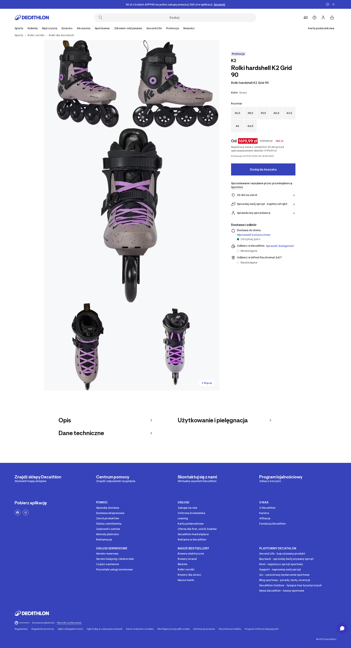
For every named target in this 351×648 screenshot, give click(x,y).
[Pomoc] (314, 17)
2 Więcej (207, 383)
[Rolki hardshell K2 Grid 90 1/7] (175, 84)
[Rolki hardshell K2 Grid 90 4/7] (88, 347)
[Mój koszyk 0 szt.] (332, 17)
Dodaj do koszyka (263, 169)
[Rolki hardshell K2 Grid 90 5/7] (175, 347)
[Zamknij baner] (333, 4)
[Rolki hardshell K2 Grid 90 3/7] (131, 215)
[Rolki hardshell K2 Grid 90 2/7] (88, 84)
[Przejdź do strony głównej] (32, 17)
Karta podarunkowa (321, 28)
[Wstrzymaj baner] (328, 4)
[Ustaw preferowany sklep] (305, 17)
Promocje (172, 28)
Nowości (189, 28)
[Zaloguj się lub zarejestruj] (323, 17)
